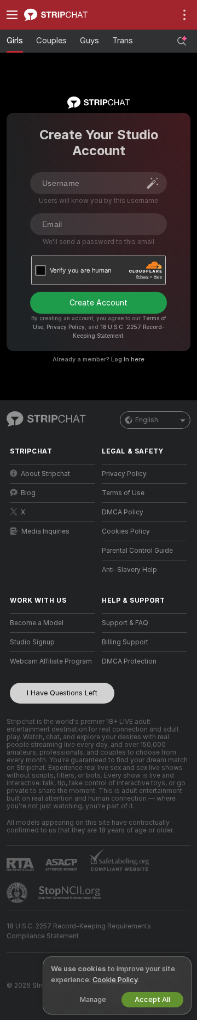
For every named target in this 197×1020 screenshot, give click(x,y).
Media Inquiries (45, 531)
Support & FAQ (125, 623)
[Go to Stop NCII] (70, 892)
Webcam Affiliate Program (51, 661)
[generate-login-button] (152, 183)
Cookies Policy (126, 531)
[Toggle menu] (12, 15)
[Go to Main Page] (61, 14)
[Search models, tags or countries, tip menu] (181, 41)
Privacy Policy (66, 327)
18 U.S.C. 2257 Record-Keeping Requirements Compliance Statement (79, 931)
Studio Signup (32, 642)
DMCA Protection (129, 661)
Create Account (98, 302)
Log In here (127, 359)
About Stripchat (45, 474)
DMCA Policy (122, 512)
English (146, 420)
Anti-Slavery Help (129, 570)
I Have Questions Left (62, 693)
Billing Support (125, 642)
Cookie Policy (114, 980)
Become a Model (36, 623)
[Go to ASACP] (62, 865)
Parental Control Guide (137, 550)
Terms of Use (123, 493)
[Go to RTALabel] (21, 864)
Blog (28, 493)
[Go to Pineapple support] (18, 892)
